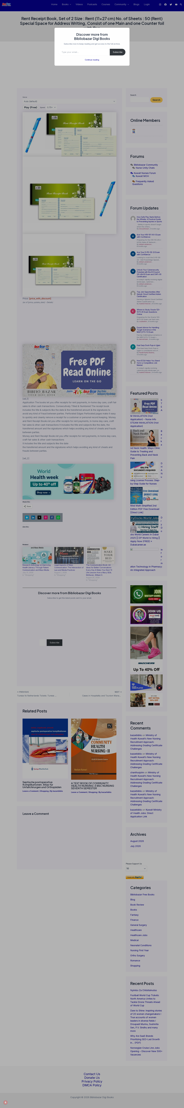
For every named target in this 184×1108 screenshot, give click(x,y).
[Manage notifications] (6, 1102)
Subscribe (117, 52)
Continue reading (92, 60)
